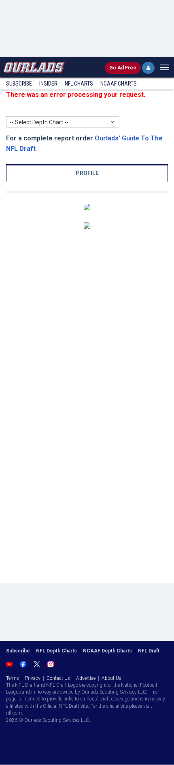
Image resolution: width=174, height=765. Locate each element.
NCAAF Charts (118, 83)
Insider (48, 83)
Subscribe (19, 83)
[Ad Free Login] (148, 68)
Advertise (85, 678)
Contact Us (58, 678)
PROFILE (87, 173)
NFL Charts (79, 83)
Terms (12, 678)
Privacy (32, 678)
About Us (111, 678)
